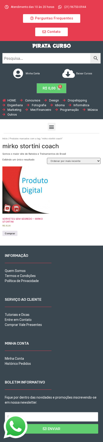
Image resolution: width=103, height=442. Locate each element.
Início (4, 138)
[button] (51, 18)
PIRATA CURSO (51, 45)
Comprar (10, 233)
